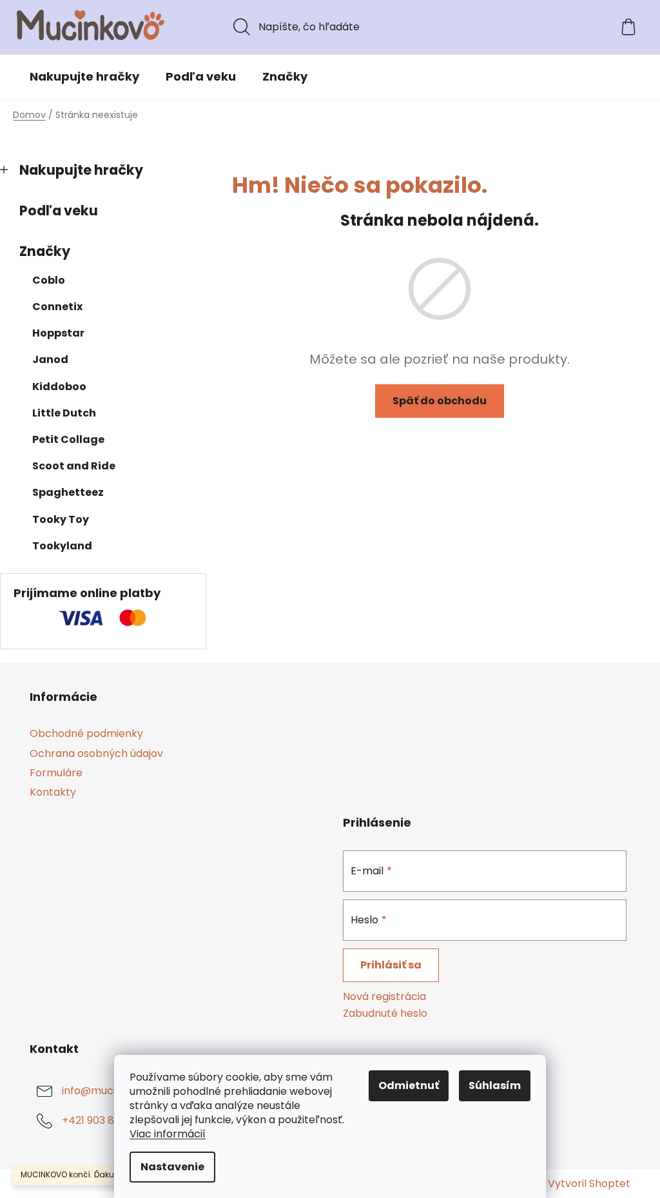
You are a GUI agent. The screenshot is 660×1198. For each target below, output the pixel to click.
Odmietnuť (408, 1085)
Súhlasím (495, 1085)
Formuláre (56, 772)
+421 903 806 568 (105, 1120)
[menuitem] (84, 77)
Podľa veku (58, 210)
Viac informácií (168, 1133)
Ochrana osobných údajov (96, 753)
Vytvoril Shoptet (589, 1184)
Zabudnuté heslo (385, 1014)
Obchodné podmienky (86, 733)
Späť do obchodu (440, 400)
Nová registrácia (384, 997)
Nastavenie (172, 1166)
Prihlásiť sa (391, 964)
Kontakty (53, 792)
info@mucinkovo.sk (110, 1090)
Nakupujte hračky (81, 170)
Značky (44, 251)
